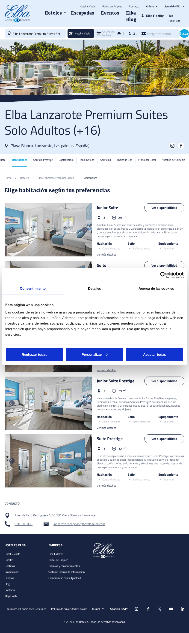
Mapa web (11, 596)
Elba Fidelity (55, 554)
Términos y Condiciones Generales (26, 609)
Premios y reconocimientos (64, 566)
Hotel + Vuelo (87, 6)
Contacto (134, 6)
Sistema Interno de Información (66, 572)
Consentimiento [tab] (33, 288)
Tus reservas (174, 18)
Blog (7, 584)
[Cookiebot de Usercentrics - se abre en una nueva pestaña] (163, 275)
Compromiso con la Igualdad (64, 578)
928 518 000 (23, 524)
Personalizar (92, 354)
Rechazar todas (34, 354)
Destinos (10, 566)
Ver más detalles (106, 254)
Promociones (12, 572)
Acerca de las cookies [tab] (156, 288)
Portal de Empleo (112, 6)
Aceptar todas (154, 354)
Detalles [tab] (94, 288)
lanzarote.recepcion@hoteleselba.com (79, 524)
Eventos (9, 578)
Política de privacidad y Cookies (69, 609)
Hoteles (9, 560)
